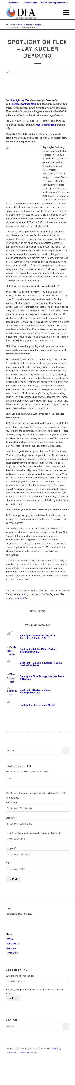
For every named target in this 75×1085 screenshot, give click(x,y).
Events (10, 938)
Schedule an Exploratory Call (54, 2)
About (9, 934)
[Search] (56, 12)
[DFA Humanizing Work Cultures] (31, 12)
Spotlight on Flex (19, 100)
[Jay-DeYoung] (37, 82)
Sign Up (13, 879)
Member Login (30, 2)
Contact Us (14, 2)
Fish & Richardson (45, 124)
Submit (13, 998)
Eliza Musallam (21, 598)
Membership (13, 943)
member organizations (23, 103)
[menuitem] (14, 3)
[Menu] (64, 12)
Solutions (11, 948)
